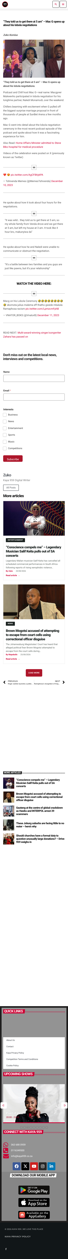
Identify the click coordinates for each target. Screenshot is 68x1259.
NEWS (10, 624)
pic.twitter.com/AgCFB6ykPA (27, 174)
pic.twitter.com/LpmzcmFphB (42, 308)
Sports (11, 434)
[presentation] (3, 1105)
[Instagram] (43, 1166)
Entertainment (15, 428)
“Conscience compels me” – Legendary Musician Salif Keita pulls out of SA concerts (33, 551)
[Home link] (5, 4)
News (11, 421)
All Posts (11, 487)
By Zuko (9, 571)
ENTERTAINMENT (15, 540)
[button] (21, 1127)
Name (6, 371)
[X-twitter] (25, 1166)
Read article (13, 575)
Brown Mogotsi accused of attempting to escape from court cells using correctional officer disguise (32, 635)
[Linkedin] (51, 1166)
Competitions (15, 448)
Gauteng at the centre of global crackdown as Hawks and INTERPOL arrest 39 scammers (39, 811)
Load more (34, 673)
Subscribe (13, 459)
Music (11, 441)
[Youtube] (34, 1166)
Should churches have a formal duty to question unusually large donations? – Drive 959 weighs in (40, 839)
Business (13, 414)
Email (7, 390)
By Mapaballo (11, 654)
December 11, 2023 (48, 315)
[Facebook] (17, 1166)
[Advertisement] (34, 724)
